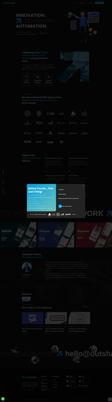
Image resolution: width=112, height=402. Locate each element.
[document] (56, 201)
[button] (3, 399)
